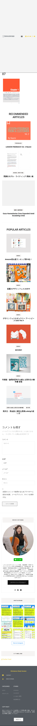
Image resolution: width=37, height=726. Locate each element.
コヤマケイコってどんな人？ (18, 582)
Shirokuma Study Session (18, 671)
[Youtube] (30, 36)
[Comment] (32, 36)
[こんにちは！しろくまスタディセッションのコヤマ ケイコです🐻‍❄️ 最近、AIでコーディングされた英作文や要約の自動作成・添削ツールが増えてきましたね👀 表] (29, 610)
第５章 (28, 407)
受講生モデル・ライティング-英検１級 (18, 176)
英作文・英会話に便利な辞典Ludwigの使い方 (18, 412)
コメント (5, 439)
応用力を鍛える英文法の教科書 (15, 407)
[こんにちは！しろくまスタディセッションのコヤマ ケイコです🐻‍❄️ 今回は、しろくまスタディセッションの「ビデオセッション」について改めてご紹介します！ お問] (29, 622)
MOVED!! (18, 350)
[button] (21, 36)
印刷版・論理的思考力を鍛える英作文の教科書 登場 (18, 381)
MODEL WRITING (18, 172)
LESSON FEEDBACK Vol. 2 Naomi (18, 147)
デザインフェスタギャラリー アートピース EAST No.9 (18, 319)
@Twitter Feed (6, 659)
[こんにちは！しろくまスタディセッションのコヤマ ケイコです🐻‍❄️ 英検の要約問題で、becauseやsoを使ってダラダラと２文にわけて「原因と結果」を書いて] (18, 633)
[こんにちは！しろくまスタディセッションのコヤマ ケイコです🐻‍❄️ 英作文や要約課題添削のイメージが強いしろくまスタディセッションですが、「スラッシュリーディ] (18, 610)
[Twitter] (28, 36)
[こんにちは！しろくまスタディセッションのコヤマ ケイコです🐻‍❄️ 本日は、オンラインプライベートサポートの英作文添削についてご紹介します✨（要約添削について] (18, 622)
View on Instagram (18, 643)
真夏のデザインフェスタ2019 (18, 289)
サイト (4, 479)
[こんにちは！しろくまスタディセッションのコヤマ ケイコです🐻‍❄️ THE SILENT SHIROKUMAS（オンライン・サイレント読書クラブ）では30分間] (6, 622)
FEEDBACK (18, 143)
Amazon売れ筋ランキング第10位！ (18, 259)
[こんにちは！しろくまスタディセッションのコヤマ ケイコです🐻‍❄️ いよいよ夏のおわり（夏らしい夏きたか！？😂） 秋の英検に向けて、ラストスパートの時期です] (6, 633)
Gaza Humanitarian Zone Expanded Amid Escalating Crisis (18, 214)
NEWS (18, 255)
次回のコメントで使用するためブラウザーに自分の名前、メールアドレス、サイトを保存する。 (18, 494)
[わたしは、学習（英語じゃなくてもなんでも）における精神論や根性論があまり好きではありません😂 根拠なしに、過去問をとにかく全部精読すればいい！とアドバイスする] (6, 610)
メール (4, 469)
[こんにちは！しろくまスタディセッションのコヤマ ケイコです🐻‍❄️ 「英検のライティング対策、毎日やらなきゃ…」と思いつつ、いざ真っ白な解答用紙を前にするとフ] (29, 633)
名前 (4, 459)
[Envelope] (34, 36)
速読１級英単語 (18, 210)
